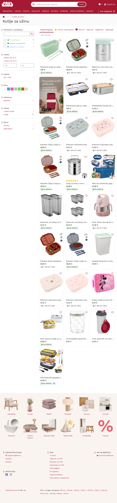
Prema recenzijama (66, 30)
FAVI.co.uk (44, 493)
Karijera (8, 462)
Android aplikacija (106, 455)
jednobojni (8, 129)
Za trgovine (54, 471)
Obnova (45, 11)
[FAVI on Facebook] (6, 474)
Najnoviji (89, 30)
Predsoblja (87, 436)
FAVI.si (65, 493)
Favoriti (82, 30)
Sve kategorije (106, 11)
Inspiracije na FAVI (57, 465)
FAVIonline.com (11, 490)
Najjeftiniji (99, 30)
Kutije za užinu (18, 17)
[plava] (8, 89)
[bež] (26, 89)
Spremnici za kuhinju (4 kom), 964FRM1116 (83, 222)
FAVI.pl (77, 490)
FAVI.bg (53, 493)
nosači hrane (9, 111)
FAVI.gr (59, 493)
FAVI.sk (70, 490)
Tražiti (81, 4)
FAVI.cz (63, 490)
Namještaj (8, 11)
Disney (6, 125)
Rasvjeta (36, 11)
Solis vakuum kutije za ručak (52, 339)
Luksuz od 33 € (10, 61)
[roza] (12, 89)
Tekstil (26, 11)
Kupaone (64, 11)
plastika (7, 100)
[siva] (15, 89)
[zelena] (19, 89)
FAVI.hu (91, 490)
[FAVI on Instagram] (11, 474)
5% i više (7, 77)
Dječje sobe (67, 436)
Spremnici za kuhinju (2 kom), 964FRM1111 (57, 222)
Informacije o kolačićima (59, 478)
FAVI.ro (84, 490)
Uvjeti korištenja (56, 475)
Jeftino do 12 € (10, 58)
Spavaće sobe (92, 11)
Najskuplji (109, 30)
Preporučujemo (46, 30)
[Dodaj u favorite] (86, 40)
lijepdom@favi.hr (14, 455)
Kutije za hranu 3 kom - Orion (78, 183)
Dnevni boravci (77, 11)
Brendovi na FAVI (56, 462)
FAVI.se (104, 490)
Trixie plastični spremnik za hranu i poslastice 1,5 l (86, 339)
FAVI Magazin (55, 468)
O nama (53, 455)
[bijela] (5, 89)
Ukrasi (18, 11)
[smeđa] (22, 89)
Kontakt (8, 459)
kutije (6, 115)
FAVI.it (97, 490)
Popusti (106, 436)
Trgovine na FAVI (56, 459)
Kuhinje (54, 11)
